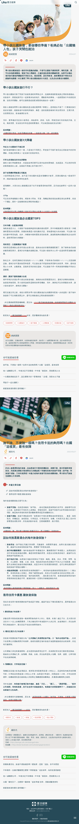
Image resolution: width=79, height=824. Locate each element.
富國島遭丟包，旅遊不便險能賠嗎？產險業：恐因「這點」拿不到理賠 (31, 764)
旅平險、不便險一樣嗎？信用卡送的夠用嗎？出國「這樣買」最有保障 (31, 365)
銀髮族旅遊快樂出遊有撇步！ (15, 388)
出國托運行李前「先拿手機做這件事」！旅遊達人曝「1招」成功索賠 (31, 133)
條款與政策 (44, 819)
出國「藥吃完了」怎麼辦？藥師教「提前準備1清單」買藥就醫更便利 (30, 782)
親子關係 (34, 323)
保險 (27, 717)
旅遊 (18, 717)
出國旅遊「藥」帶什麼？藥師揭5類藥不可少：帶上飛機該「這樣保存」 (32, 531)
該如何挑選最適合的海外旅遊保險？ (23, 490)
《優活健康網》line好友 (20, 709)
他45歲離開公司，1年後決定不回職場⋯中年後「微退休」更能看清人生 (31, 370)
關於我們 (35, 819)
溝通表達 (58, 323)
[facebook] (37, 816)
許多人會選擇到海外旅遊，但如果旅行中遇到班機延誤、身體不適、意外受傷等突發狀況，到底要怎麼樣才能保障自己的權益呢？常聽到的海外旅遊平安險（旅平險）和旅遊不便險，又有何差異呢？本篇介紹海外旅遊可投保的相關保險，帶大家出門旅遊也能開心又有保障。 (38, 472)
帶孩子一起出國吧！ (11, 382)
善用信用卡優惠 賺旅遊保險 (20, 494)
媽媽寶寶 (13, 54)
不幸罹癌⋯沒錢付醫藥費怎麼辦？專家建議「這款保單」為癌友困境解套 (32, 770)
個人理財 (50, 717)
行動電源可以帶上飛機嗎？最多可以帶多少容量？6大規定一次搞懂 (30, 211)
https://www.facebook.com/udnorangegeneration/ (31, 745)
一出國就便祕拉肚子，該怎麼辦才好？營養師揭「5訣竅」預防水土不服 (31, 376)
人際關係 (46, 323)
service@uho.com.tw (43, 811)
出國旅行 (21, 323)
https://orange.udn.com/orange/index (24, 742)
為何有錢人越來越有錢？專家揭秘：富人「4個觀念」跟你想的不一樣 (31, 588)
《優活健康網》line (18, 315)
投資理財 (38, 717)
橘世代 (12, 451)
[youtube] (41, 816)
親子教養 (70, 323)
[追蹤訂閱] (26, 60)
